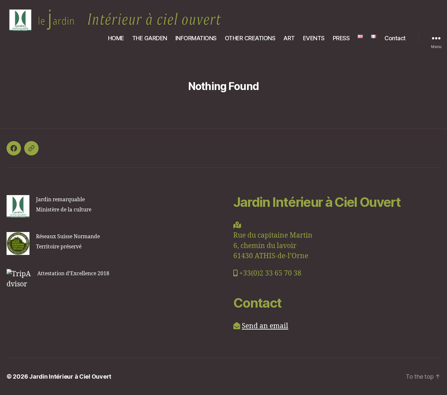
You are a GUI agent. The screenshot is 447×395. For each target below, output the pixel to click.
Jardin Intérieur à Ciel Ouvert (70, 376)
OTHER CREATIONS (250, 38)
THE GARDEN (149, 38)
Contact (395, 38)
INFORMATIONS (196, 38)
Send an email (265, 326)
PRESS (341, 38)
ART (289, 38)
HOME (116, 38)
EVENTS (314, 38)
